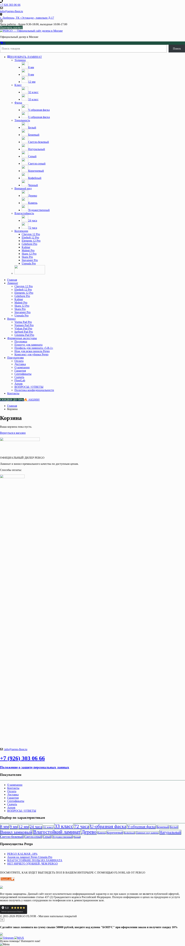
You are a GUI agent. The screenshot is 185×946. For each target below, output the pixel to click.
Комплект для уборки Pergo (31, 354)
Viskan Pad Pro (23, 328)
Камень (102, 832)
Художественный (62, 836)
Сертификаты (22, 373)
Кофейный (129, 832)
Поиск (177, 48)
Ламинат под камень (147, 832)
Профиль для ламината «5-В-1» (33, 347)
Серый (47, 836)
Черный (77, 837)
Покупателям (15, 357)
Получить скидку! (11, 27)
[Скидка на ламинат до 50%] (29, 273)
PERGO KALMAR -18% (22, 853)
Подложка (20, 341)
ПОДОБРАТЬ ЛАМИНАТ (26, 56)
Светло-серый (33, 836)
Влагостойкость (24, 213)
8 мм (4, 826)
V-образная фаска (141, 827)
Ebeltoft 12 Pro (30, 237)
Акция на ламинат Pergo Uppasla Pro (29, 857)
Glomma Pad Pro (24, 334)
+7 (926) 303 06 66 (22, 758)
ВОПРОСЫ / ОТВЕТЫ (28, 386)
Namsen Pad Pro (24, 325)
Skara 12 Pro (29, 253)
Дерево (88, 832)
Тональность (22, 120)
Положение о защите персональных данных (34, 767)
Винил (11, 318)
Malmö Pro (28, 250)
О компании (22, 367)
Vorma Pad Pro (23, 322)
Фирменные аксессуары (22, 338)
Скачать (19, 377)
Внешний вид (23, 188)
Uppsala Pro (29, 263)
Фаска (18, 102)
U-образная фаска (108, 826)
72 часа (81, 826)
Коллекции (21, 230)
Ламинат (12, 283)
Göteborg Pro (29, 243)
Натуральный (170, 832)
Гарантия (20, 370)
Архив (18, 383)
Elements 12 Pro (31, 240)
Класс (18, 85)
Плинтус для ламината (28, 344)
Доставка (20, 364)
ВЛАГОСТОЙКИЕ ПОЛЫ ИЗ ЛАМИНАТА (34, 860)
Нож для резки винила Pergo (32, 351)
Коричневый (115, 832)
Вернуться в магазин (13, 432)
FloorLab (19, 380)
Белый (174, 827)
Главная (12, 279)
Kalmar (26, 247)
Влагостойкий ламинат (56, 832)
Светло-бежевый (11, 836)
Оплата (18, 360)
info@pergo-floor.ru (15, 749)
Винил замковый (16, 832)
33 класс (63, 826)
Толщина (20, 60)
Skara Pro (27, 256)
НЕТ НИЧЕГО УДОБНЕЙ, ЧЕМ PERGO (32, 863)
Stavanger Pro (30, 260)
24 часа (36, 827)
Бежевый (163, 827)
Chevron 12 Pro (31, 234)
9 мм (14, 827)
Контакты (13, 393)
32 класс (48, 827)
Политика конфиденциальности (34, 390)
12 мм (24, 826)
